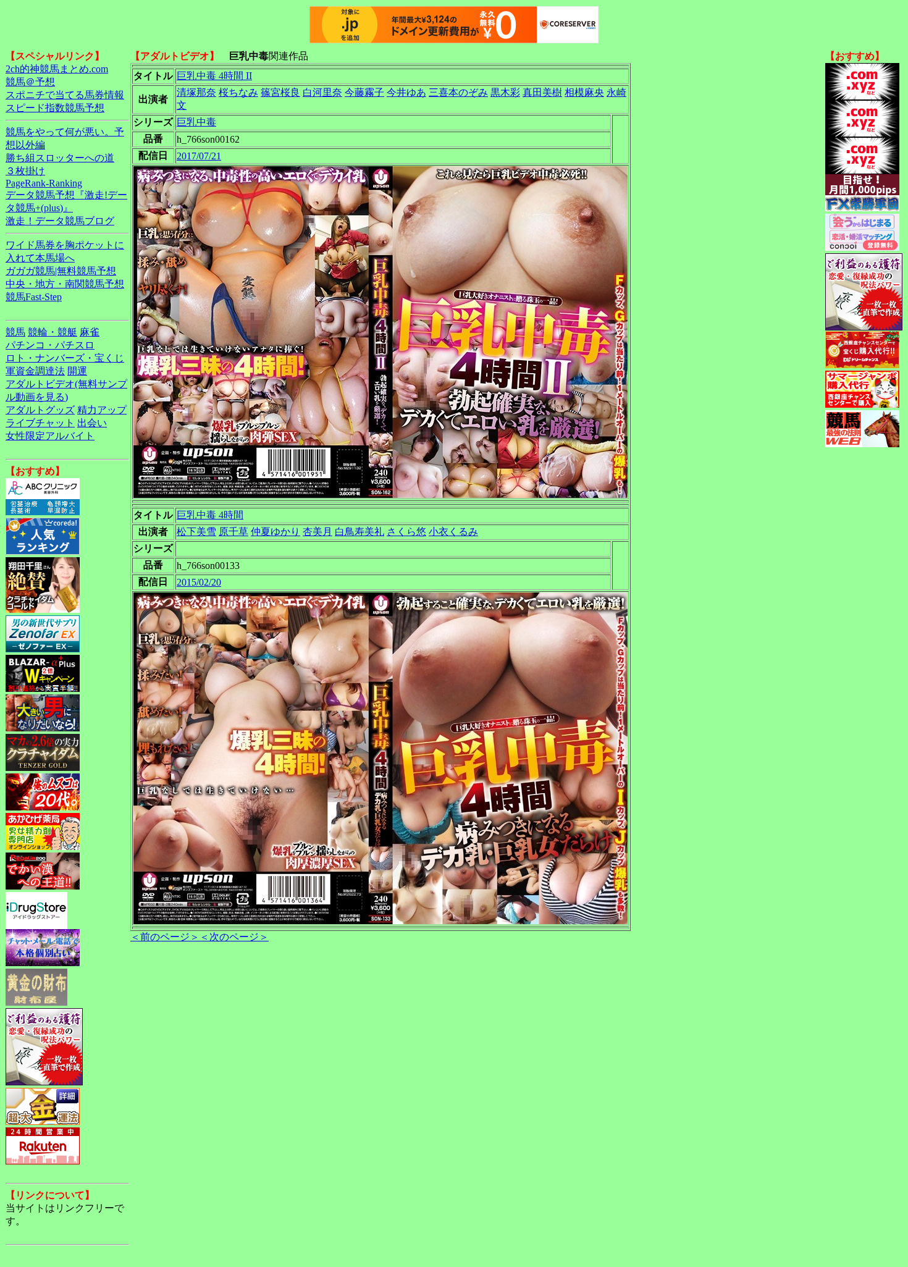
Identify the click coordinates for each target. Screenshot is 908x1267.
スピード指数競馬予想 (55, 108)
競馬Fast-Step (34, 297)
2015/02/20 (199, 582)
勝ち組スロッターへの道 (60, 158)
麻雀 (89, 332)
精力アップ (102, 410)
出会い (92, 423)
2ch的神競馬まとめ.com (57, 69)
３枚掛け (25, 171)
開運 (77, 371)
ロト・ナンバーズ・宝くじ (65, 358)
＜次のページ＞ (234, 937)
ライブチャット (40, 423)
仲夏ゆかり (275, 531)
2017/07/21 (199, 156)
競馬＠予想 (30, 82)
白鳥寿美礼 (359, 531)
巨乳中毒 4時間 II (214, 75)
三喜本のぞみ (458, 92)
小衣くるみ (453, 531)
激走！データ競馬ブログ (60, 221)
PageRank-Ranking (44, 183)
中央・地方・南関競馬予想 (65, 284)
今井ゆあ (406, 92)
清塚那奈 (196, 92)
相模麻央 (584, 92)
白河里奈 (322, 92)
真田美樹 (542, 92)
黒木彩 (505, 92)
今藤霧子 (364, 92)
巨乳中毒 (196, 122)
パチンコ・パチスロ (50, 345)
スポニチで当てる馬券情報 (65, 95)
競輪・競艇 (52, 332)
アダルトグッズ (40, 410)
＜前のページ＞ (165, 937)
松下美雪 (196, 531)
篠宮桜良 (280, 92)
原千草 (233, 531)
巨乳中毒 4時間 (210, 515)
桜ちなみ (238, 92)
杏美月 (317, 531)
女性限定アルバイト (50, 436)
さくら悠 (406, 531)
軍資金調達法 (35, 371)
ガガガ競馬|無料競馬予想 (61, 271)
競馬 (15, 332)
